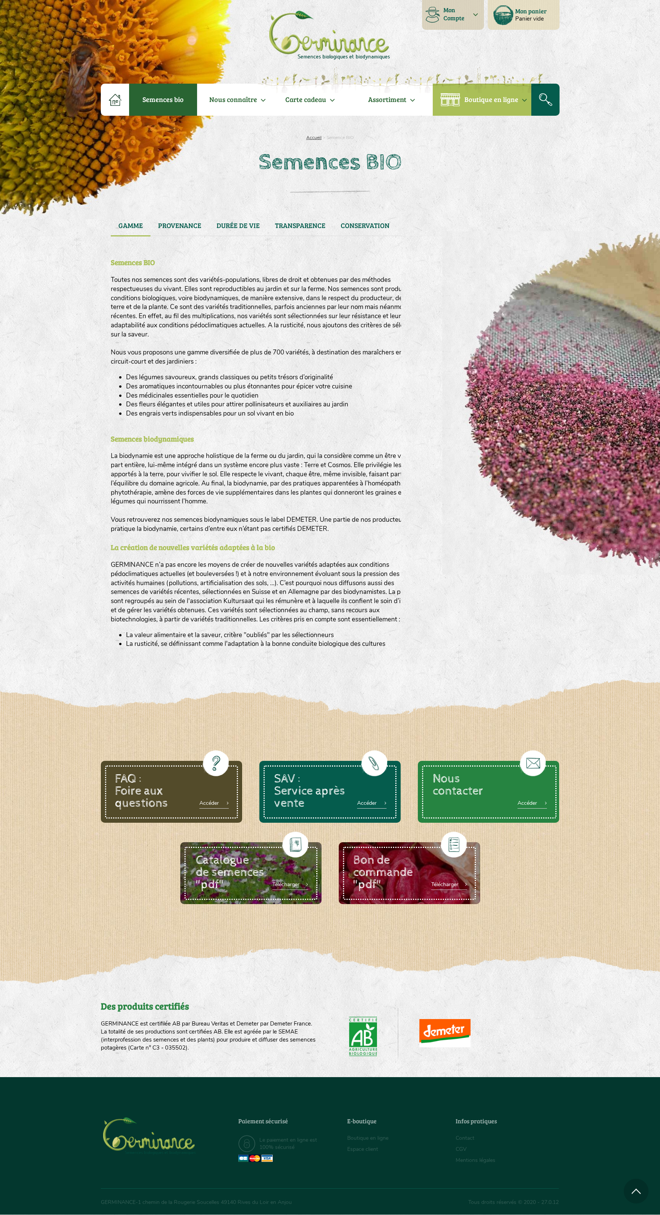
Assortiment (387, 99)
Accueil (314, 137)
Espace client (362, 1149)
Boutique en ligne (491, 99)
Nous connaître (233, 99)
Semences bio (163, 99)
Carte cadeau (305, 99)
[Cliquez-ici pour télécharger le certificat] (445, 1033)
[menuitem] (524, 15)
